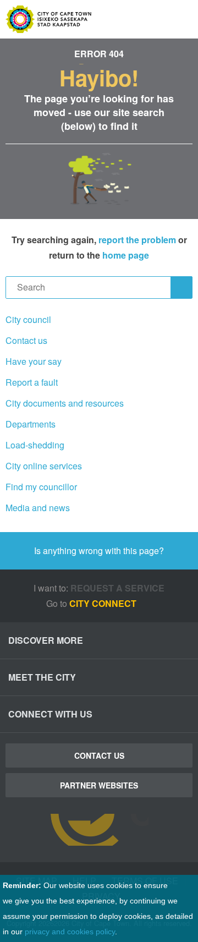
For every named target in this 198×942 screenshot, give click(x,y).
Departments (31, 424)
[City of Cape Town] (99, 830)
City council (28, 319)
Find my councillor (41, 486)
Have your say (34, 361)
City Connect (104, 603)
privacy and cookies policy (70, 931)
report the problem (137, 239)
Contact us (26, 340)
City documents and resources (65, 403)
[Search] (181, 287)
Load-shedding (35, 445)
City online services (44, 465)
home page (125, 255)
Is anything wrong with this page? (99, 550)
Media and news (38, 507)
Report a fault (32, 382)
